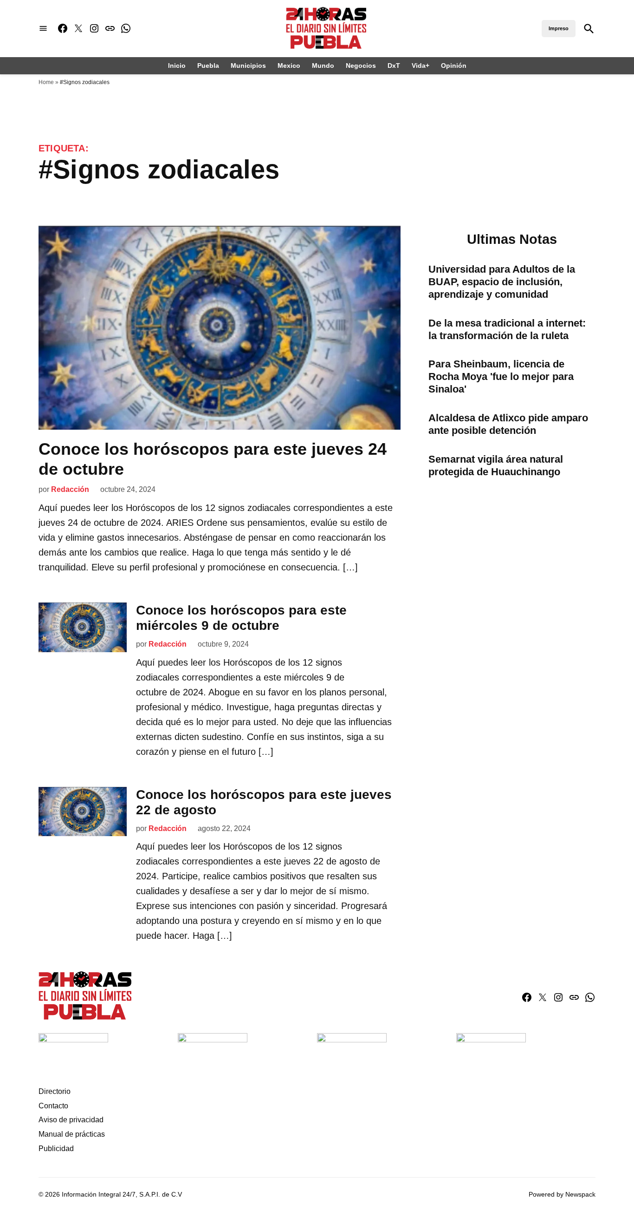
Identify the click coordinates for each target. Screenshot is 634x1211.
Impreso (559, 28)
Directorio (55, 1091)
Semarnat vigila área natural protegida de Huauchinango (495, 465)
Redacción (70, 489)
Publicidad (56, 1148)
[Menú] (43, 28)
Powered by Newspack (562, 1194)
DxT (394, 65)
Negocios (361, 65)
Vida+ (420, 65)
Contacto (53, 1106)
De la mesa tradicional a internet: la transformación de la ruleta (507, 329)
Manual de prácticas (72, 1134)
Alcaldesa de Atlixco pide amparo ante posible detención (508, 424)
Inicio (177, 65)
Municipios (248, 65)
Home (46, 82)
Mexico (289, 65)
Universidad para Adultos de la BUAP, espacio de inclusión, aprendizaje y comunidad (501, 281)
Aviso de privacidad (71, 1120)
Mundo (323, 65)
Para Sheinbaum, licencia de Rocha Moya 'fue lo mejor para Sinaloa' (501, 376)
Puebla (208, 65)
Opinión (453, 65)
